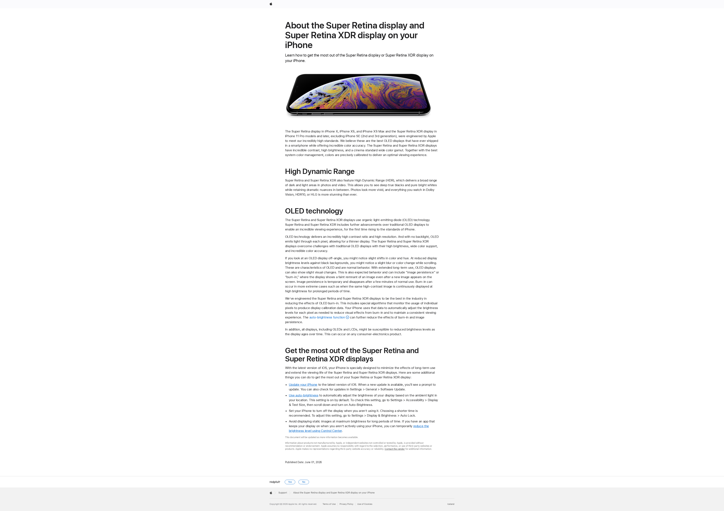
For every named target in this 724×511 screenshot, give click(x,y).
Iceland (450, 504)
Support (282, 492)
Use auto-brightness (303, 395)
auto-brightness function (327, 317)
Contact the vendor (395, 449)
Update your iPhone (303, 384)
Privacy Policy (346, 504)
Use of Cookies (364, 504)
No (303, 482)
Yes (290, 482)
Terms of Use (329, 504)
